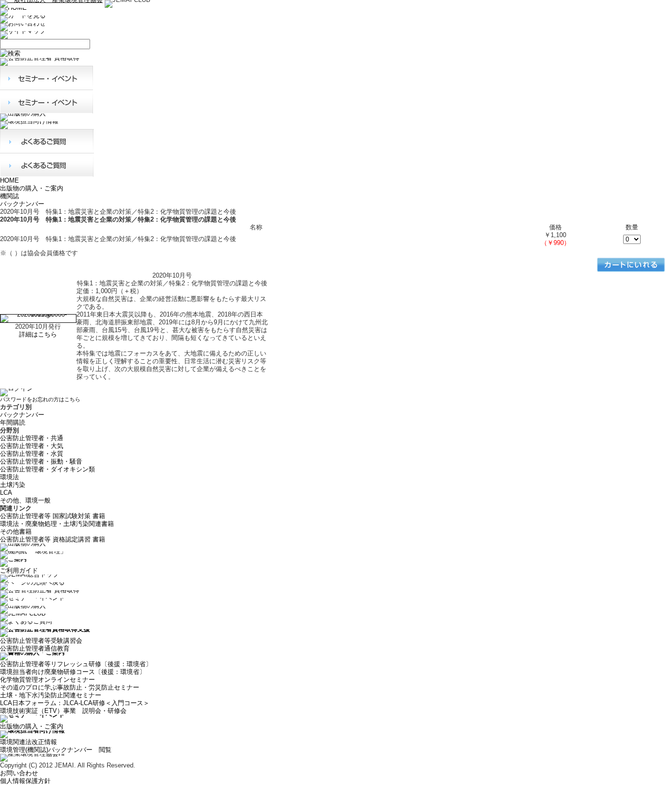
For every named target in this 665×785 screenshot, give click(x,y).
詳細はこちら (38, 334)
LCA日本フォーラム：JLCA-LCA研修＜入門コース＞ (74, 703)
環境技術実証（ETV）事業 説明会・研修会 (63, 710)
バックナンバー (22, 203)
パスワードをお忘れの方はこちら (40, 399)
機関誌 (9, 196)
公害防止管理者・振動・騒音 (41, 461)
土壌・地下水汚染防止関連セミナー (50, 695)
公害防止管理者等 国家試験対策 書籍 (52, 516)
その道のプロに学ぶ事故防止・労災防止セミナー (69, 687)
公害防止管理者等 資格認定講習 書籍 (52, 539)
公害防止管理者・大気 (31, 445)
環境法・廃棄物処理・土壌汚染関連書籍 (57, 523)
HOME (9, 180)
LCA (6, 492)
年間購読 (12, 422)
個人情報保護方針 (25, 781)
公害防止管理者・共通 (31, 438)
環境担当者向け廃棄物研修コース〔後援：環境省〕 (73, 671)
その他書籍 (16, 531)
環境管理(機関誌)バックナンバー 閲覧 (55, 749)
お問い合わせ (19, 773)
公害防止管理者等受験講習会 (41, 640)
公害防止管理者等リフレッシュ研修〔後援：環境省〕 (76, 664)
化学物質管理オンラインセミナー (47, 679)
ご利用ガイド (19, 570)
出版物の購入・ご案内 (31, 188)
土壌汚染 (12, 484)
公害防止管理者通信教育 (35, 648)
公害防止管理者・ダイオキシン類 (47, 469)
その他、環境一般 (25, 500)
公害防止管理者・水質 (31, 453)
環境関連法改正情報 (28, 742)
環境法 (9, 477)
